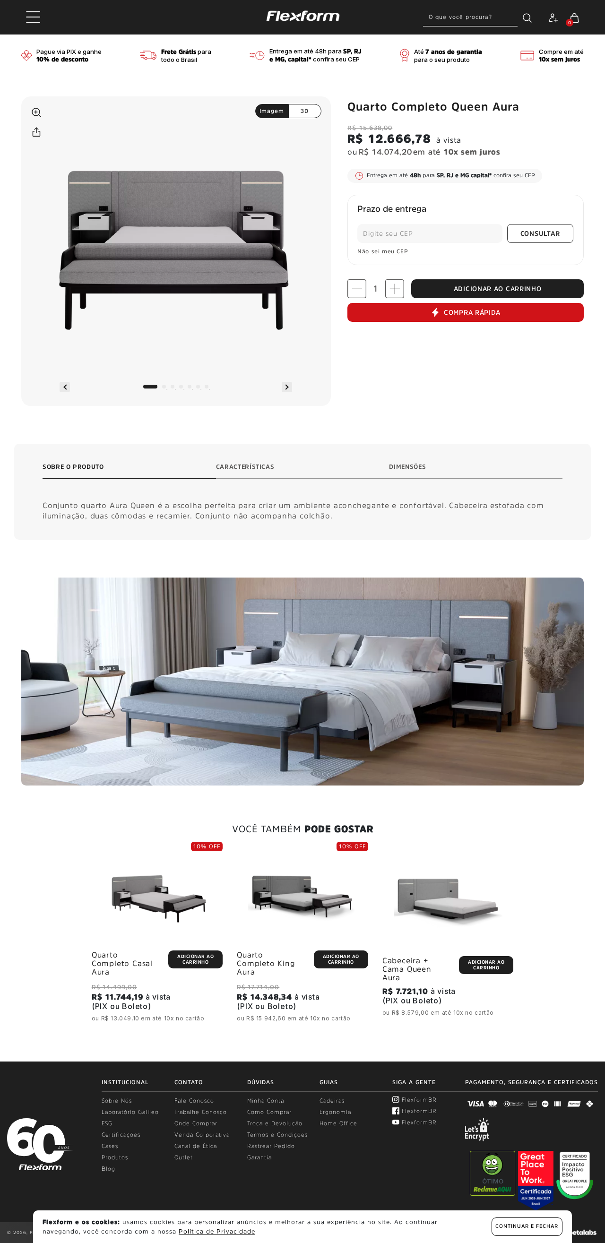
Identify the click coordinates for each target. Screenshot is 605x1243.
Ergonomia (335, 1112)
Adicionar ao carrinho (195, 959)
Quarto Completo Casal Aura (122, 963)
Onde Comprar (195, 1123)
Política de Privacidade (217, 1231)
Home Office (338, 1123)
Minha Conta (265, 1101)
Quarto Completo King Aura (266, 963)
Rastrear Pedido (271, 1146)
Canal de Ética (195, 1146)
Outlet (183, 1157)
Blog (108, 1169)
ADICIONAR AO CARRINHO (498, 288)
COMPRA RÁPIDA (472, 312)
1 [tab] (150, 386)
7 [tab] (206, 386)
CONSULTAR (540, 233)
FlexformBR (419, 1100)
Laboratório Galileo (130, 1112)
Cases (110, 1146)
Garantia (259, 1157)
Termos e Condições (277, 1135)
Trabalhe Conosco (200, 1112)
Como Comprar (269, 1112)
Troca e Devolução (274, 1123)
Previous (65, 387)
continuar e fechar (526, 1226)
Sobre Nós (117, 1101)
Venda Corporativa (202, 1135)
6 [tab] (198, 386)
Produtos (115, 1157)
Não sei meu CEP (382, 251)
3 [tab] (172, 386)
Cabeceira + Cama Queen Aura (407, 969)
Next (287, 387)
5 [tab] (189, 386)
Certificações (121, 1135)
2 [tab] (164, 386)
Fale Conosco (194, 1101)
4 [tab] (181, 386)
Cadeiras (332, 1101)
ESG (107, 1123)
